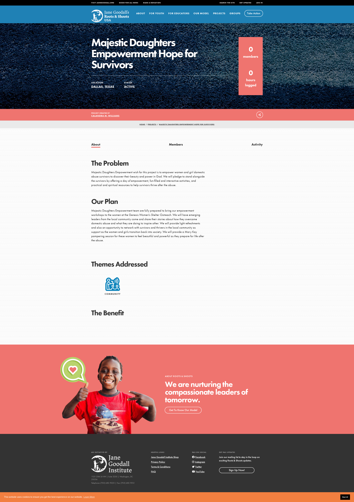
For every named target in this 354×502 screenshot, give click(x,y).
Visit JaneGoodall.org (102, 3)
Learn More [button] (89, 497)
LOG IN (259, 3)
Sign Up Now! (237, 470)
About (140, 13)
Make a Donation (152, 3)
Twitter (198, 466)
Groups (235, 13)
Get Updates (245, 3)
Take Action (253, 13)
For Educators (178, 13)
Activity (257, 144)
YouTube (200, 471)
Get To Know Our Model (183, 410)
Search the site (227, 3)
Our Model (201, 13)
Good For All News (128, 3)
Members (176, 144)
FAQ (153, 471)
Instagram (200, 461)
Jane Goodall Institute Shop (165, 457)
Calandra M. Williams (105, 115)
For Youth (156, 13)
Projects (219, 13)
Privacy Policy (158, 461)
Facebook (200, 457)
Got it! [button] (345, 497)
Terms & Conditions (160, 466)
